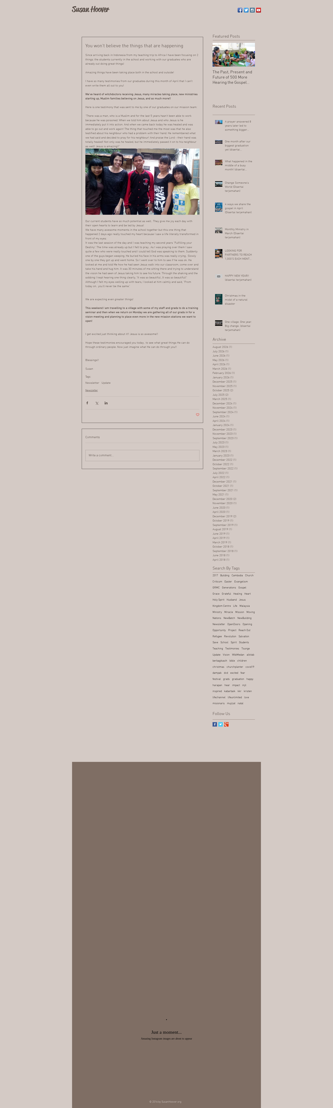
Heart (247, 594)
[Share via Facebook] (87, 403)
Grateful (226, 594)
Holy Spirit (218, 600)
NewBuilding (244, 618)
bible (232, 661)
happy (249, 679)
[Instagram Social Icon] (252, 10)
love (246, 697)
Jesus (242, 600)
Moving (250, 612)
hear (227, 685)
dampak (217, 673)
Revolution (230, 636)
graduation (238, 679)
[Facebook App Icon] (240, 10)
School (224, 642)
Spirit (234, 642)
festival (217, 679)
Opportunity (219, 630)
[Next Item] (249, 55)
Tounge (245, 648)
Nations (217, 618)
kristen (248, 691)
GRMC (216, 587)
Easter (228, 581)
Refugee (217, 636)
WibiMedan (238, 655)
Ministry (217, 612)
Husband (232, 600)
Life (235, 606)
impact (236, 685)
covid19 (250, 667)
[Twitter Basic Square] (220, 724)
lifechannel (219, 697)
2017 (215, 575)
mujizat (231, 703)
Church (249, 575)
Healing (237, 594)
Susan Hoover (90, 9)
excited (234, 673)
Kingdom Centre (222, 606)
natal (240, 703)
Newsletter (92, 383)
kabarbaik (229, 691)
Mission (239, 612)
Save (215, 642)
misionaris (219, 703)
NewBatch (229, 618)
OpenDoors (233, 624)
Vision (226, 655)
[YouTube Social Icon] (258, 10)
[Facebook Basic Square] (215, 724)
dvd (226, 673)
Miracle (228, 612)
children (242, 661)
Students (244, 642)
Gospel (242, 587)
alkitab (250, 655)
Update (106, 383)
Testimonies (232, 648)
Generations (229, 587)
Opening (247, 624)
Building (224, 575)
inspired (217, 691)
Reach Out (244, 630)
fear (242, 673)
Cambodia (237, 575)
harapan (217, 685)
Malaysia (245, 606)
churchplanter (235, 667)
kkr (239, 691)
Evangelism (241, 581)
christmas (218, 667)
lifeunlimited (235, 697)
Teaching (218, 648)
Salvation (244, 636)
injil (244, 685)
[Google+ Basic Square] (226, 724)
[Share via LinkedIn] (106, 403)
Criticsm (217, 581)
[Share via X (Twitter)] (96, 403)
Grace (216, 594)
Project (232, 630)
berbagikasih (220, 661)
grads (226, 679)
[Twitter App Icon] (246, 10)
